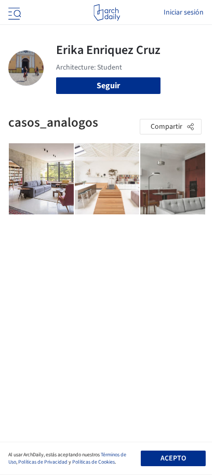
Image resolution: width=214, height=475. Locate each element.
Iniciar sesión (184, 12)
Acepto (173, 458)
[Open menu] (13, 12)
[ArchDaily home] (106, 12)
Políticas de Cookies (93, 462)
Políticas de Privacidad (43, 462)
